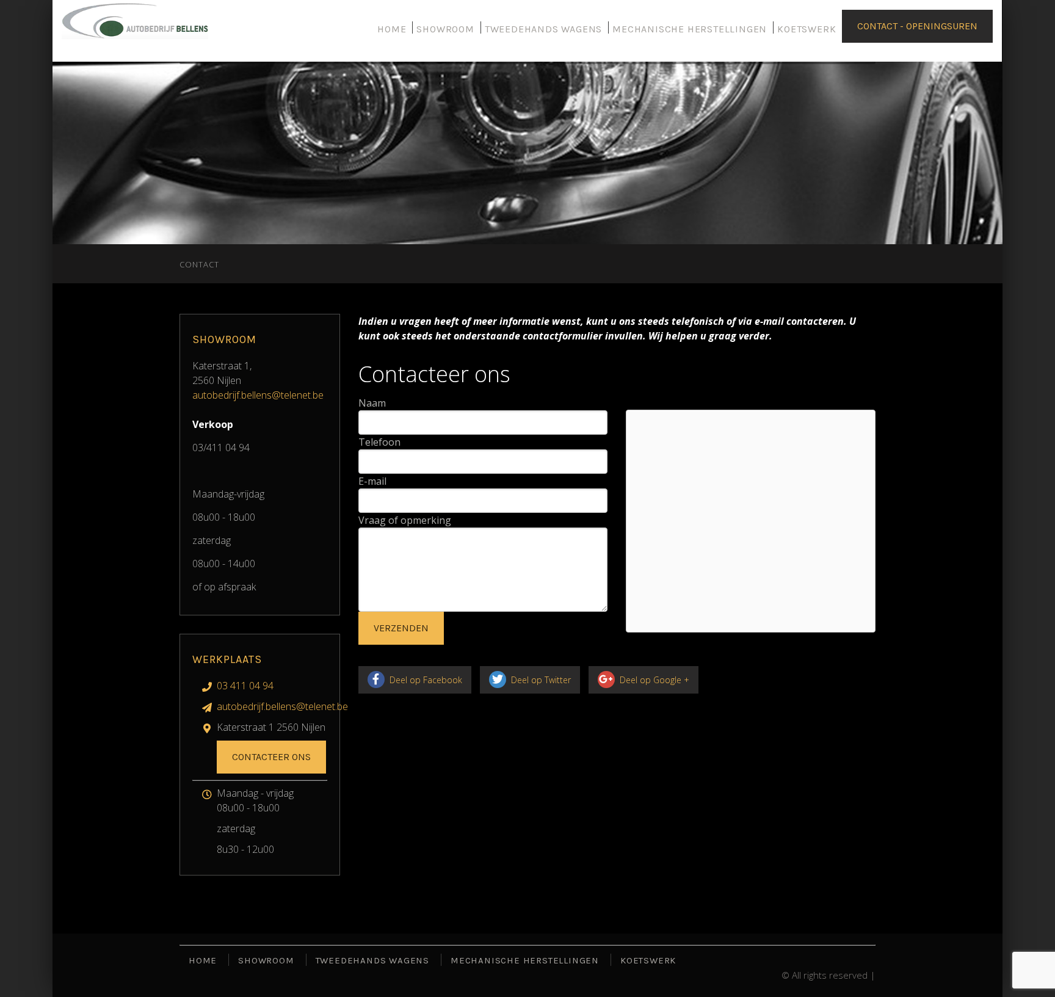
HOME (391, 29)
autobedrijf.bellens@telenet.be (258, 395)
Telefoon (379, 442)
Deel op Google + (653, 680)
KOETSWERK (806, 29)
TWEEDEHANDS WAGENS (543, 29)
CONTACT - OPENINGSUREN (917, 26)
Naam (372, 403)
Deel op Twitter (540, 680)
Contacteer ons (271, 757)
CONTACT (199, 264)
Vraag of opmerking (404, 520)
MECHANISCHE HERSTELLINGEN (689, 29)
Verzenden (401, 628)
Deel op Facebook (424, 680)
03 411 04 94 (245, 685)
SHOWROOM (445, 29)
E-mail (372, 481)
